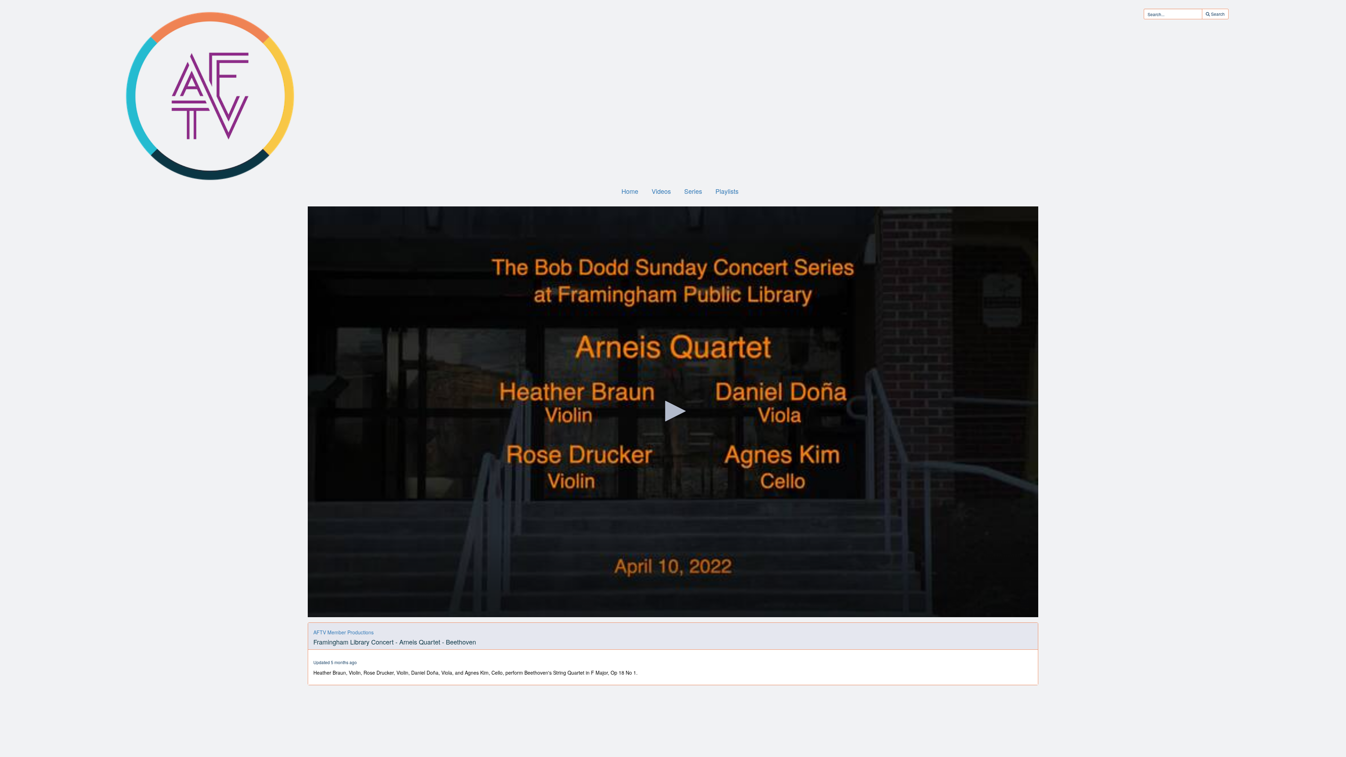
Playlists (727, 191)
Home (629, 191)
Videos (661, 191)
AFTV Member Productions (343, 632)
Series (693, 191)
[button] (673, 411)
